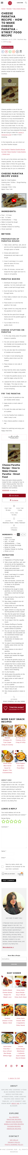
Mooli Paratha (12, 152)
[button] (3, 491)
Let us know (13, 709)
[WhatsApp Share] (10, 51)
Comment (5, 827)
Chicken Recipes (14, 1126)
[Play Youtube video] (14, 200)
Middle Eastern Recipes (14, 1124)
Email (3, 857)
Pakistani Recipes (14, 1119)
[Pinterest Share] (6, 51)
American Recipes (14, 1128)
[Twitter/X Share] (17, 51)
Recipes (9, 8)
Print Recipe (15, 495)
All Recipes (14, 1117)
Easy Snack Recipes (19, 8)
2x (21, 534)
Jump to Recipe (8, 47)
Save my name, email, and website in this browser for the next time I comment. (15, 867)
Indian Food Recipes (14, 1122)
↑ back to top (14, 1078)
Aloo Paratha (5, 149)
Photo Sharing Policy (14, 1144)
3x (24, 534)
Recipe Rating (5, 818)
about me (15, 1103)
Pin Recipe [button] (15, 500)
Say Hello (14, 1140)
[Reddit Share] (13, 51)
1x (18, 534)
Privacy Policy (14, 1142)
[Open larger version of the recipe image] (14, 453)
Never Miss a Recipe (14, 955)
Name (3, 851)
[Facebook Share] (2, 51)
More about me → (8, 947)
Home (3, 8)
